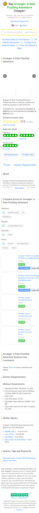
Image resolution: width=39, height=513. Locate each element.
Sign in (24, 26)
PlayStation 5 (7, 217)
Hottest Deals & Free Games (16, 39)
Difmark (10, 243)
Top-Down (12, 461)
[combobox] (21, 32)
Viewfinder (9, 437)
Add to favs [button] (29, 155)
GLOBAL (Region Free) (15, 226)
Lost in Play (9, 434)
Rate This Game (9, 125)
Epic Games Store (22, 243)
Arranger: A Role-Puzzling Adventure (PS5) (25, 332)
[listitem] (8, 92)
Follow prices (12, 155)
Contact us (19, 510)
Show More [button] (19, 188)
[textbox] (21, 32)
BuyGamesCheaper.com (19, 21)
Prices (6, 165)
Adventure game (9, 458)
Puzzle (18, 458)
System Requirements (25, 165)
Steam (10, 235)
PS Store (5, 248)
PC (23, 212)
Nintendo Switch (13, 212)
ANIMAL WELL (10, 432)
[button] (5, 76)
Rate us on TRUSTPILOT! (19, 498)
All (3, 212)
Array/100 (6, 139)
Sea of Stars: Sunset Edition (15, 440)
